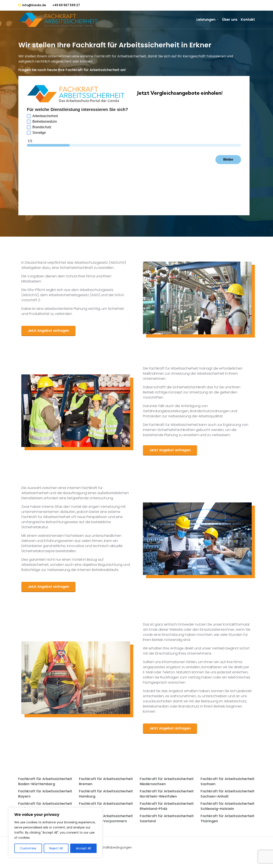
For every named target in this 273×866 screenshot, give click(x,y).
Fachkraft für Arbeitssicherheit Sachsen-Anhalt (227, 794)
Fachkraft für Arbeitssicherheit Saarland (167, 819)
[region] (55, 832)
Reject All (56, 848)
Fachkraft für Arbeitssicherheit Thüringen (227, 819)
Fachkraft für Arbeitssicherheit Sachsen (227, 781)
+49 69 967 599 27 (66, 5)
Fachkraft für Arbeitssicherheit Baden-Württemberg (45, 781)
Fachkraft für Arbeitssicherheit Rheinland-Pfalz (167, 806)
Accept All (83, 848)
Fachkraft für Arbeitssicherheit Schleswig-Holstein (227, 806)
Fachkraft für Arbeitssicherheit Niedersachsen (167, 781)
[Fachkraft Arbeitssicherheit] (60, 19)
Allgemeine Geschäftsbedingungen (105, 847)
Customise (28, 848)
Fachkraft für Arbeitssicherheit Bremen (106, 781)
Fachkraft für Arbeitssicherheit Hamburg (106, 794)
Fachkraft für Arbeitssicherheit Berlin (45, 806)
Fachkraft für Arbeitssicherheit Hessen (106, 806)
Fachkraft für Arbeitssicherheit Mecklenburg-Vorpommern (106, 819)
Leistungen (205, 19)
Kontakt (248, 19)
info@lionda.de (34, 5)
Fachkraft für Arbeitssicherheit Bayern (45, 794)
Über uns (229, 19)
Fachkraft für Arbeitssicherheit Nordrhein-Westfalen (167, 794)
